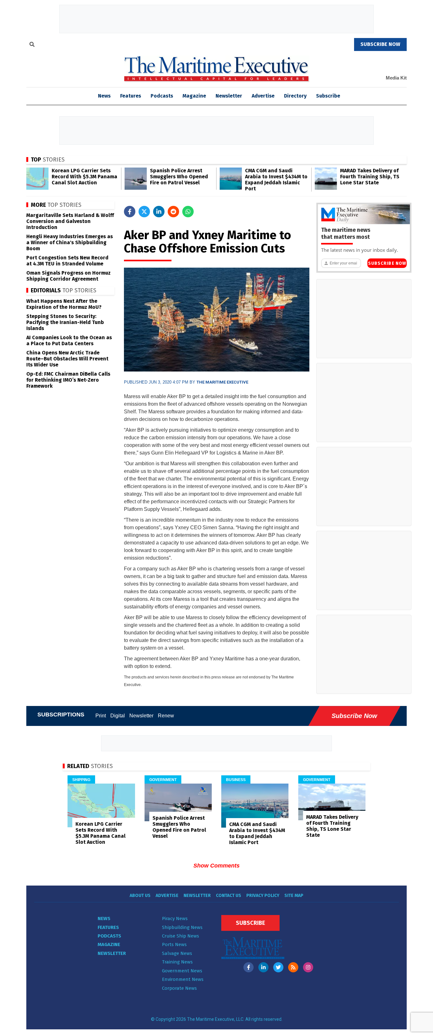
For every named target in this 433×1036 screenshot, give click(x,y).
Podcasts (162, 96)
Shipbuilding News (182, 927)
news (104, 96)
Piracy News (175, 918)
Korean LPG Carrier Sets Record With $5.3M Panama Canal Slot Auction (84, 177)
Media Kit (396, 77)
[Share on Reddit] (173, 211)
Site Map (293, 895)
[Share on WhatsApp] (188, 211)
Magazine (194, 96)
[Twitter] (278, 967)
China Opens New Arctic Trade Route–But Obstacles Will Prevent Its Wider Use (67, 359)
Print (100, 715)
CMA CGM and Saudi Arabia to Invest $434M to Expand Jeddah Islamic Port (276, 180)
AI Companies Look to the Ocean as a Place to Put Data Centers (69, 340)
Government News (182, 971)
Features (130, 96)
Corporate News (179, 988)
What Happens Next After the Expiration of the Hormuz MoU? (63, 304)
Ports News (174, 944)
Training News (177, 962)
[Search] (32, 45)
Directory (295, 96)
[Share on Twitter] (144, 211)
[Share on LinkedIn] (159, 211)
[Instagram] (308, 967)
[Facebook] (248, 967)
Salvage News (177, 953)
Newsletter (229, 96)
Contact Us (228, 895)
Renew (166, 715)
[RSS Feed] (293, 967)
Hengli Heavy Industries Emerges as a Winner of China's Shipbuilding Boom (69, 242)
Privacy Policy (262, 895)
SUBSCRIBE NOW (380, 44)
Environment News (183, 979)
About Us (140, 895)
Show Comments (216, 865)
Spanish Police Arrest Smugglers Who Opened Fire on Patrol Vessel (179, 177)
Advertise (263, 96)
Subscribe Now (387, 263)
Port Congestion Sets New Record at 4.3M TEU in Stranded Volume (67, 261)
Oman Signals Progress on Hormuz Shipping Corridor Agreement (68, 276)
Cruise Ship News (180, 936)
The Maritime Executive (222, 382)
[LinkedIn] (263, 967)
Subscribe (328, 96)
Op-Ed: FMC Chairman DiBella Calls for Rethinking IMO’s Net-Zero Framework (68, 380)
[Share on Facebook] (129, 211)
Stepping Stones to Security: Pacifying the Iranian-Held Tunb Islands (65, 322)
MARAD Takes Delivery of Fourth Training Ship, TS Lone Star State (369, 177)
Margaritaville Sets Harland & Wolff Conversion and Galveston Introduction (70, 221)
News (104, 918)
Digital (117, 715)
